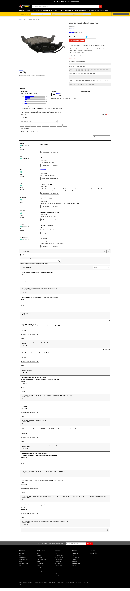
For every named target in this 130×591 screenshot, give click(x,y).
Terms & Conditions (59, 557)
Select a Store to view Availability (77, 40)
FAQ (56, 573)
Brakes (38, 553)
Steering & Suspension (42, 567)
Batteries (29, 10)
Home (20, 19)
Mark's (73, 555)
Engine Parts (40, 557)
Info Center (90, 10)
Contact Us (57, 571)
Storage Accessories (80, 10)
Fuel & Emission (40, 563)
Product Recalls (58, 561)
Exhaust (38, 561)
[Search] (100, 6)
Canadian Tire (75, 553)
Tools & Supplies (59, 10)
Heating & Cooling (41, 565)
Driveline (39, 555)
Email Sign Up (58, 575)
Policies (56, 553)
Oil (33, 10)
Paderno (74, 559)
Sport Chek (74, 561)
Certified (72, 28)
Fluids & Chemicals (48, 10)
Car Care (38, 10)
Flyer (106, 10)
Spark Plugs (39, 571)
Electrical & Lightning (41, 559)
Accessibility (57, 567)
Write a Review (84, 32)
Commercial (22, 571)
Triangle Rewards (76, 563)
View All (74, 565)
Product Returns (58, 559)
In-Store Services (99, 10)
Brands (20, 573)
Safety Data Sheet (58, 563)
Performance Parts (41, 569)
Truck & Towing (69, 10)
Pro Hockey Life (75, 557)
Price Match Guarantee (60, 555)
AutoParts (21, 10)
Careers (56, 569)
